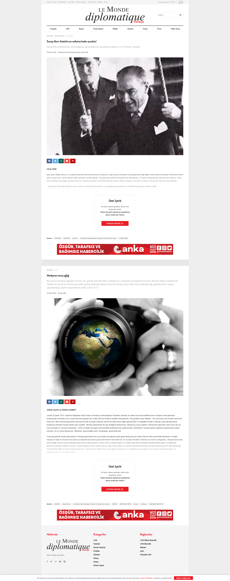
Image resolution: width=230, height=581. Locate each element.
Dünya (145, 28)
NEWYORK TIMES (125, 504)
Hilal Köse (69, 36)
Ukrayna (144, 504)
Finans (159, 28)
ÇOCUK (74, 238)
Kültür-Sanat (175, 28)
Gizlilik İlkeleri (62, 2)
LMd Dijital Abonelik (148, 540)
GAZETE (57, 504)
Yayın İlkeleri (71, 2)
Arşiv (142, 551)
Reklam (100, 2)
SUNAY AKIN (123, 238)
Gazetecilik (66, 504)
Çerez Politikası (92, 2)
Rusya (136, 504)
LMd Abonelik (145, 544)
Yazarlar (81, 28)
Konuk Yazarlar (98, 28)
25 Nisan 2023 (51, 52)
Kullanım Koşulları (81, 2)
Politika (115, 28)
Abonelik (49, 2)
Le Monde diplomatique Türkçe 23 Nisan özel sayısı (98, 238)
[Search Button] (180, 14)
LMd (67, 28)
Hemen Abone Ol (115, 223)
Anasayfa (53, 28)
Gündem (130, 28)
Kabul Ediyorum (183, 578)
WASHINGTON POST (156, 504)
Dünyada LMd (145, 554)
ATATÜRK (67, 238)
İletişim (106, 2)
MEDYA (114, 504)
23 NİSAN (57, 238)
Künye (55, 2)
